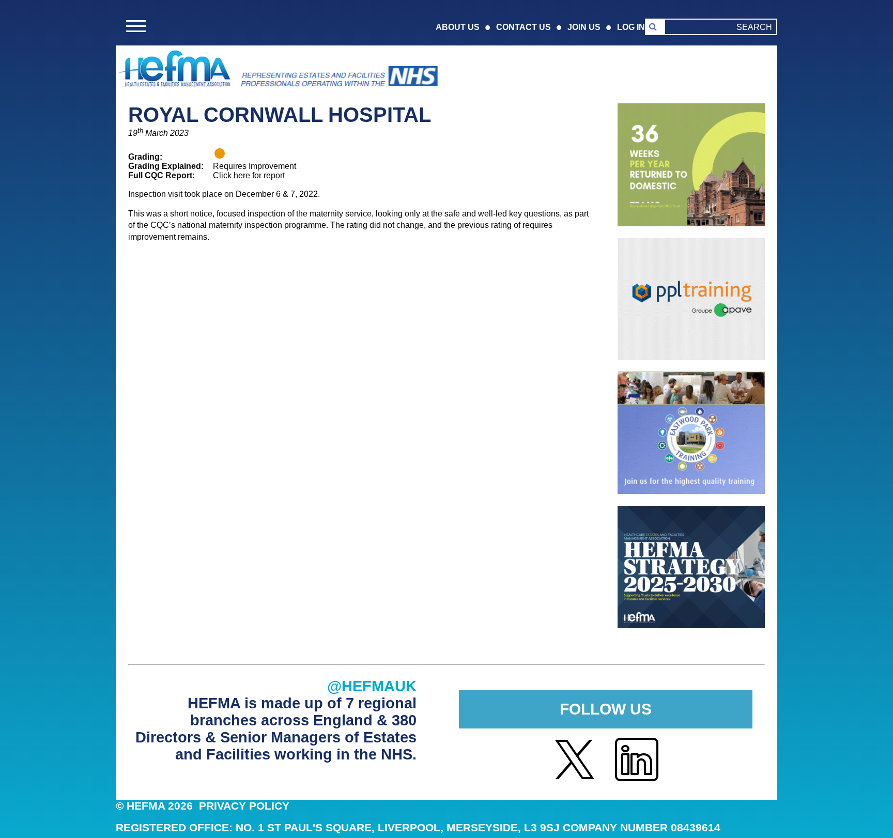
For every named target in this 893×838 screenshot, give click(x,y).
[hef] (691, 625)
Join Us (584, 27)
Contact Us (523, 27)
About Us (458, 27)
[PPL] (691, 357)
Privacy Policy (244, 806)
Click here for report (249, 175)
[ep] (691, 491)
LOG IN (631, 27)
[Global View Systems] (691, 223)
